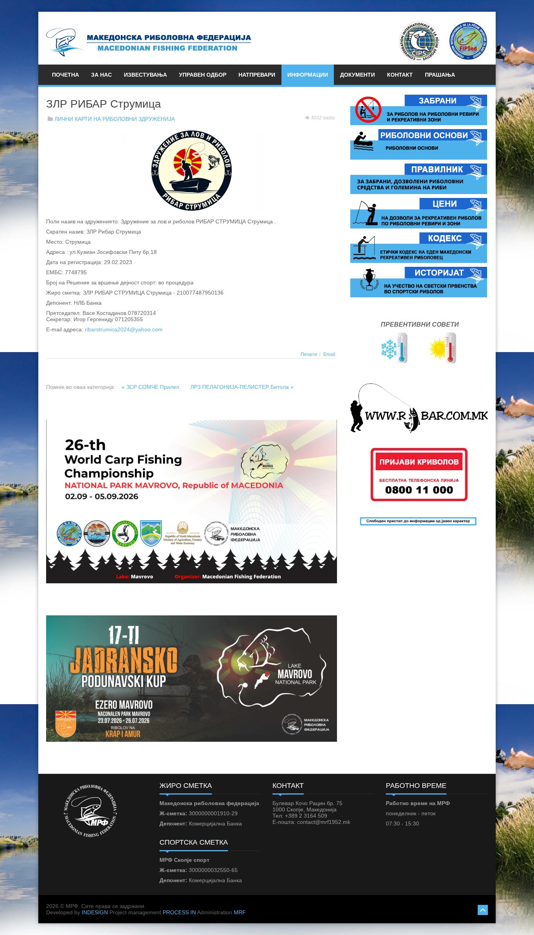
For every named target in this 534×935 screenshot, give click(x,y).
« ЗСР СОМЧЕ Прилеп (151, 387)
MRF (240, 912)
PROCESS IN (179, 912)
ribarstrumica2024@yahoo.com (124, 329)
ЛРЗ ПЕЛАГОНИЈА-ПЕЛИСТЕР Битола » (242, 387)
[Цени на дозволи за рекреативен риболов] (418, 213)
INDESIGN (95, 912)
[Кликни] (191, 170)
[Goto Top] (483, 909)
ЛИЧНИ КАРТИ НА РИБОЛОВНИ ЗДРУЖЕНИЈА (114, 119)
